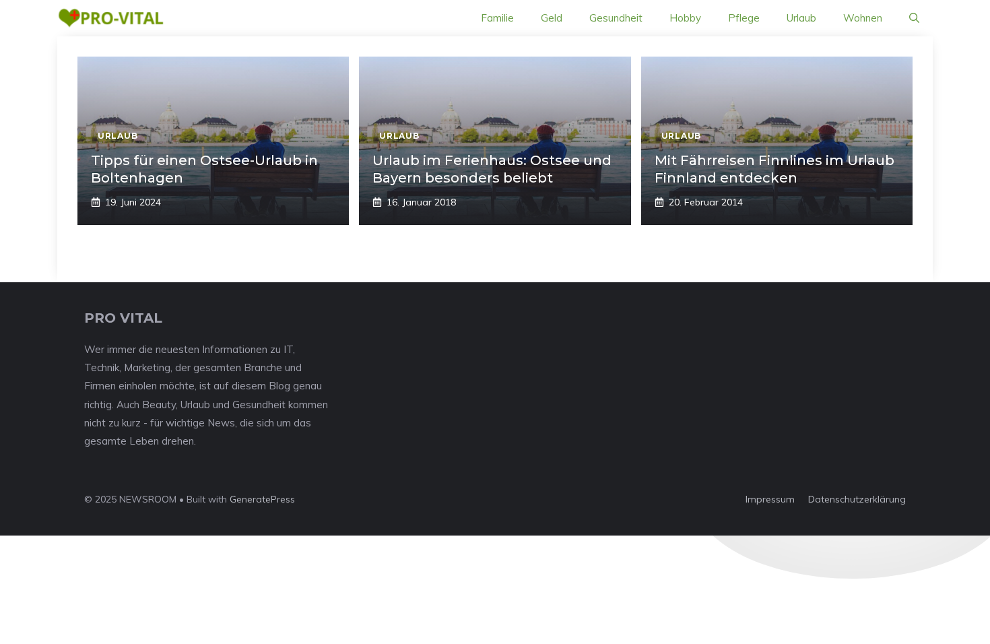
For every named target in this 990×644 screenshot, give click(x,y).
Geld (551, 17)
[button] (914, 18)
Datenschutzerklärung (857, 499)
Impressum (770, 499)
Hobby (685, 17)
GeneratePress (262, 499)
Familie (497, 17)
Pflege (744, 17)
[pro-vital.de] (110, 18)
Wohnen (862, 17)
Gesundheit (615, 17)
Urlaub (801, 17)
